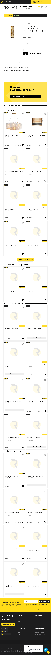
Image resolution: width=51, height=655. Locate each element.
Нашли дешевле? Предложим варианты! (35, 49)
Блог (19, 632)
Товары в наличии (21, 619)
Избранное (37, 621)
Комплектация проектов (40, 632)
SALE (19, 624)
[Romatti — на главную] (7, 616)
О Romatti (20, 630)
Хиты (19, 623)
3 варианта (40, 300)
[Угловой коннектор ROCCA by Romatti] (14, 352)
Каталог (9, 15)
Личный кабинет (38, 623)
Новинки (16, 15)
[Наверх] (48, 652)
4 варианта (40, 411)
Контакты (19, 634)
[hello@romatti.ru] (10, 1)
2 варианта (40, 145)
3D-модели (37, 636)
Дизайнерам (37, 630)
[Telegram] (6, 1)
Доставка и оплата (38, 619)
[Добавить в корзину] (23, 145)
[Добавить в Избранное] (22, 114)
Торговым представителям (40, 634)
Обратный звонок (28, 8)
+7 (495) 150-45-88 (26, 7)
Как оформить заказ (39, 617)
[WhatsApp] (3, 1)
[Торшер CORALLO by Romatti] (36, 463)
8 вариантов (18, 145)
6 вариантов (18, 522)
